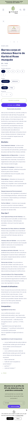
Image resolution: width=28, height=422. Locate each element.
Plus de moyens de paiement (14, 108)
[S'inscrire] (23, 403)
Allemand (15, 81)
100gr (4, 87)
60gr (11, 87)
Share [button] (4, 373)
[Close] (26, 410)
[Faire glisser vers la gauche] (10, 42)
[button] (3, 9)
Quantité (3, 91)
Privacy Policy (19, 415)
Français (5, 81)
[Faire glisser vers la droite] (17, 42)
